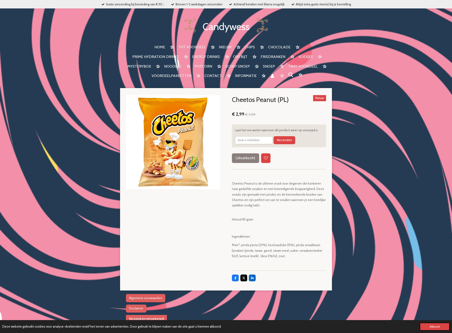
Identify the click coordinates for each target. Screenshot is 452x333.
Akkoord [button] (435, 326)
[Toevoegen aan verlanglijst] (266, 158)
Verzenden (284, 140)
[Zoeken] (290, 75)
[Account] (272, 76)
